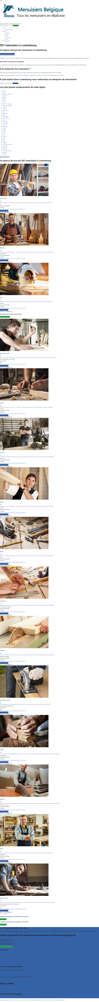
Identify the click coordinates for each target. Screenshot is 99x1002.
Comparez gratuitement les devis (7, 54)
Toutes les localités (4, 963)
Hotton (4, 125)
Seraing (4, 91)
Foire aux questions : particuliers (7, 987)
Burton (1, 551)
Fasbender (2, 601)
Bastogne (5, 97)
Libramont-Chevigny (7, 104)
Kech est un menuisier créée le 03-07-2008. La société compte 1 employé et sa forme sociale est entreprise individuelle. (26, 302)
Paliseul (4, 131)
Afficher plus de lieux (5, 156)
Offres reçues (3, 973)
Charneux (2, 650)
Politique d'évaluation (60, 1000)
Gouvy (4, 133)
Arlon (4, 93)
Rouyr (1, 848)
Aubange (5, 96)
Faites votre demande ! (5, 317)
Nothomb (5, 147)
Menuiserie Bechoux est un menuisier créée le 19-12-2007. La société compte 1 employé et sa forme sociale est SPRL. (25, 704)
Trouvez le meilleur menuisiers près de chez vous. (10, 24)
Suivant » (6, 914)
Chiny (4, 138)
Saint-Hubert (5, 123)
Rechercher (15, 83)
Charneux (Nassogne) (7, 105)
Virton (4, 102)
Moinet (2, 502)
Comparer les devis (4, 211)
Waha (4, 139)
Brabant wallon (3, 961)
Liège (1, 957)
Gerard (2, 403)
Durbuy (4, 101)
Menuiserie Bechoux (5, 700)
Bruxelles (7, 33)
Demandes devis (6, 41)
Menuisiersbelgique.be (5, 1000)
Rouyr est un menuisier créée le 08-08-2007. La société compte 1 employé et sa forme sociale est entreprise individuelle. (26, 853)
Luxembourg (8, 38)
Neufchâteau (5, 110)
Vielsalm (4, 109)
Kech (1, 297)
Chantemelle (5, 117)
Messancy (5, 107)
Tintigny (4, 143)
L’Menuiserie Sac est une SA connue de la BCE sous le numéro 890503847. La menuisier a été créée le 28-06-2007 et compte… (27, 902)
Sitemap (12, 1000)
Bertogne (5, 152)
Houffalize (5, 136)
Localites (5, 31)
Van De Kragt (3, 198)
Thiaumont (5, 146)
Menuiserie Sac (4, 898)
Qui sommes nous (9, 30)
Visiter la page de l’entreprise (6, 209)
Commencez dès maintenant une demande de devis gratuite (29, 75)
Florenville (5, 122)
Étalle (4, 115)
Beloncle (2, 248)
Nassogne (5, 126)
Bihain (4, 99)
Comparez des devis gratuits (6, 947)
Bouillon (4, 130)
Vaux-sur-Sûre (6, 118)
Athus (4, 112)
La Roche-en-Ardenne (7, 144)
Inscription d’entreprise (5, 974)
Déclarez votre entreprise (5, 980)
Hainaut (7, 35)
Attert (4, 120)
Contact (2, 991)
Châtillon (5, 154)
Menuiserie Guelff (4, 353)
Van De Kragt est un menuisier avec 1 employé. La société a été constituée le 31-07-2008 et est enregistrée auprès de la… (26, 203)
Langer (2, 749)
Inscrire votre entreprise (50, 1000)
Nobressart (5, 114)
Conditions (30, 1000)
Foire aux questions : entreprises (7, 989)
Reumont (2, 799)
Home (4, 28)
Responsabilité (36, 1000)
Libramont (5, 149)
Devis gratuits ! (3, 919)
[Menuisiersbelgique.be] (34, 21)
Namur (6, 39)
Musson (4, 141)
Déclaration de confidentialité (21, 1000)
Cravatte (2, 452)
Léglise (4, 128)
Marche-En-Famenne (7, 94)
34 (3, 914)
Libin (4, 135)
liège (6, 36)
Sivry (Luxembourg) (7, 151)
